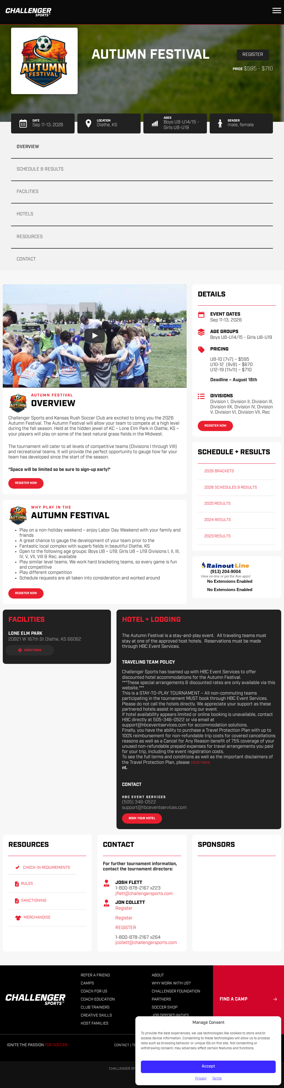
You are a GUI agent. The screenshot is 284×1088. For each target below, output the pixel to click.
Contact (26, 259)
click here (200, 762)
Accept (208, 1066)
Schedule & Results (40, 169)
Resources (30, 237)
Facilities (28, 192)
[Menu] (276, 10)
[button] (42, 868)
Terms (217, 1078)
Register (252, 55)
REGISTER (125, 928)
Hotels (25, 214)
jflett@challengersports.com (144, 894)
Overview (28, 147)
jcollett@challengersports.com (146, 943)
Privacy (201, 1078)
